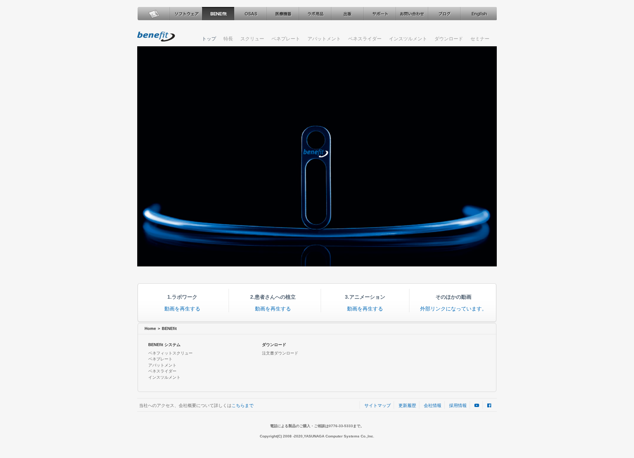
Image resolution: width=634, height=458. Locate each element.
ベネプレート (286, 38)
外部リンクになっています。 (453, 309)
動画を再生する (182, 309)
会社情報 (432, 405)
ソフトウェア (186, 14)
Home (150, 328)
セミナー (479, 38)
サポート (379, 14)
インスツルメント (408, 38)
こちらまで (243, 405)
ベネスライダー (365, 38)
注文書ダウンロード (280, 353)
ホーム (153, 14)
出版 (347, 14)
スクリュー (252, 38)
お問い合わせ (412, 14)
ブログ (444, 14)
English (478, 14)
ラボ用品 (315, 14)
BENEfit (218, 14)
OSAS (250, 14)
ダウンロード (448, 38)
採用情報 (458, 405)
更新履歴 (407, 405)
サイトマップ (377, 405)
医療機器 (282, 14)
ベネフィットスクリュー (170, 353)
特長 (228, 38)
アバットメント (324, 38)
